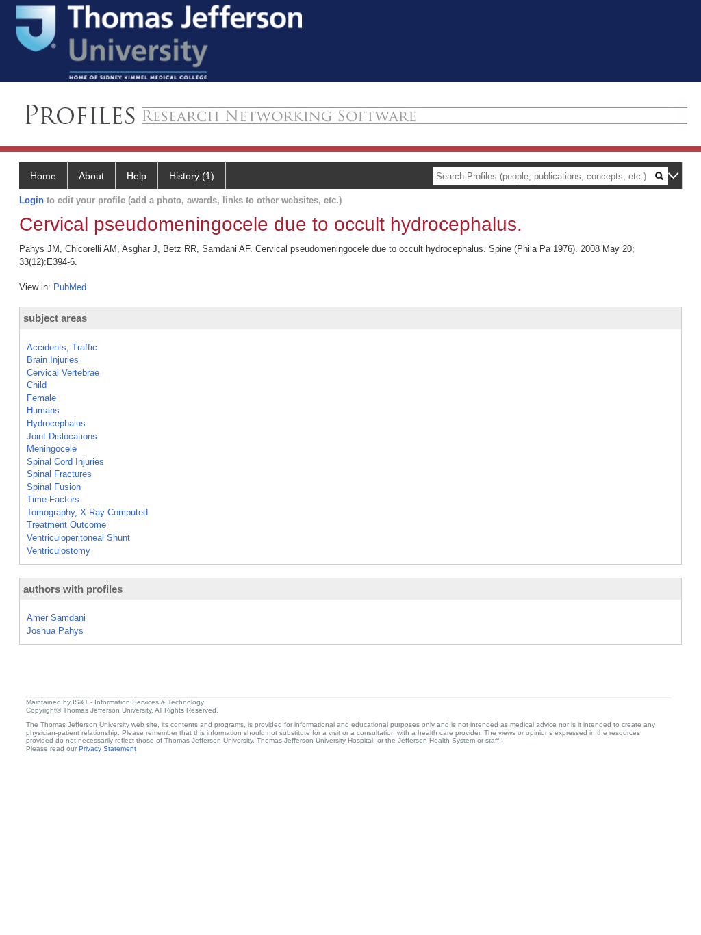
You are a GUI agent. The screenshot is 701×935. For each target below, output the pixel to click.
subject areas (55, 318)
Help (136, 175)
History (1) (191, 175)
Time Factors (53, 499)
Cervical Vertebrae (63, 373)
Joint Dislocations (62, 436)
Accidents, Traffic (62, 347)
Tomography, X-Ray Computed (87, 512)
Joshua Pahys (55, 631)
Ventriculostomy (58, 551)
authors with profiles (73, 589)
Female (41, 398)
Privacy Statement (107, 748)
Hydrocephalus (56, 423)
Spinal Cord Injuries (65, 462)
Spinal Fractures (59, 474)
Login (31, 200)
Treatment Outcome (66, 525)
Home (43, 175)
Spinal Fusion (54, 487)
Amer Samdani (56, 618)
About (91, 175)
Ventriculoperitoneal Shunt (78, 538)
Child (37, 385)
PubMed (69, 287)
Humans (43, 410)
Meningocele (52, 449)
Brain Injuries (53, 360)
